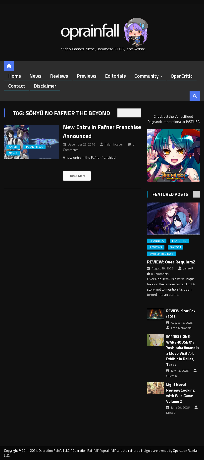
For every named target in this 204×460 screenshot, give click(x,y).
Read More (77, 175)
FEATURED (179, 241)
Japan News (34, 147)
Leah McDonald (181, 328)
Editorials (115, 76)
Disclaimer (45, 86)
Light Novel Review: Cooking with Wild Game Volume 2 (180, 393)
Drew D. (171, 412)
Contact (16, 86)
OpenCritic (182, 76)
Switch (175, 247)
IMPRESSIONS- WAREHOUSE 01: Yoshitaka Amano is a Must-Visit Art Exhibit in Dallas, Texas (182, 350)
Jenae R (188, 268)
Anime (13, 147)
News (35, 76)
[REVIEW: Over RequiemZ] (173, 219)
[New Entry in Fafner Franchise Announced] (31, 142)
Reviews (59, 76)
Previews (87, 76)
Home (14, 76)
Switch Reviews (161, 254)
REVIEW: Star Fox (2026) (180, 313)
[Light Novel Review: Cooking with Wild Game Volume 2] (155, 388)
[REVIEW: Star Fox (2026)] (155, 314)
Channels (157, 241)
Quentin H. (173, 376)
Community (146, 76)
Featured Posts (170, 194)
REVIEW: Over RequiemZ (171, 261)
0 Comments (159, 274)
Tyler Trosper (114, 144)
